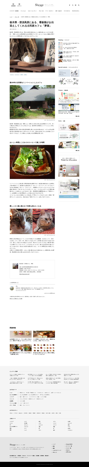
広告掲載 (37, 455)
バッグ (21, 403)
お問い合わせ (68, 451)
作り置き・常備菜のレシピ (31, 392)
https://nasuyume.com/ (24, 274)
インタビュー (70, 430)
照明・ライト (25, 396)
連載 (54, 448)
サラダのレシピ (40, 392)
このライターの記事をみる (49, 293)
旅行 (54, 430)
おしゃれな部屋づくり (13, 426)
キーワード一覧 (69, 446)
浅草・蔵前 (48, 413)
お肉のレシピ (47, 392)
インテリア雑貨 (43, 396)
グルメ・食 (17, 16)
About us (24, 455)
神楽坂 (43, 413)
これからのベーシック (57, 450)
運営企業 (46, 455)
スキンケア (26, 426)
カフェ (12, 74)
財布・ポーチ (26, 403)
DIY (10, 424)
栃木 (25, 74)
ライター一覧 (68, 448)
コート (25, 428)
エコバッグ (70, 423)
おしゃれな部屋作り (13, 394)
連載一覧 (77, 150)
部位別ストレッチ (40, 398)
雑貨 (20, 405)
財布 (39, 421)
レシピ (11, 392)
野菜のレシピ (22, 392)
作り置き (25, 423)
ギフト (40, 430)
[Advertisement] (21, 311)
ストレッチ (12, 398)
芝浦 (60, 413)
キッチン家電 (22, 401)
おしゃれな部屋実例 (23, 394)
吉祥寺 (53, 413)
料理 (22, 74)
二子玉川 (15, 413)
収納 (10, 428)
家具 (20, 396)
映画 (54, 426)
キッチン (11, 423)
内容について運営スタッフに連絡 (16, 298)
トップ (11, 16)
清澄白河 (38, 413)
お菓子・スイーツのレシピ (56, 392)
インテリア (12, 396)
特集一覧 (77, 116)
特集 (54, 446)
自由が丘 (20, 413)
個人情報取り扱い (13, 455)
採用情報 (42, 455)
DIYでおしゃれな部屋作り (45, 394)
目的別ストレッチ (32, 398)
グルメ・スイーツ (26, 405)
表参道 (30, 413)
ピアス (40, 423)
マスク (69, 426)
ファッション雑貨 (13, 403)
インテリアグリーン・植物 (34, 396)
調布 (57, 413)
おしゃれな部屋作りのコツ (34, 394)
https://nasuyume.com (51, 120)
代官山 (11, 413)
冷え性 (69, 428)
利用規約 (19, 455)
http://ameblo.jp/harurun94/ (21, 290)
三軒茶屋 (25, 413)
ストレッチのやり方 (23, 398)
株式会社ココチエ (17, 457)
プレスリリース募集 (31, 455)
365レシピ (55, 452)
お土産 (69, 421)
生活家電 (11, 401)
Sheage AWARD (69, 444)
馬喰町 (34, 413)
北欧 (39, 426)
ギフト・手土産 (13, 405)
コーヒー (17, 74)
